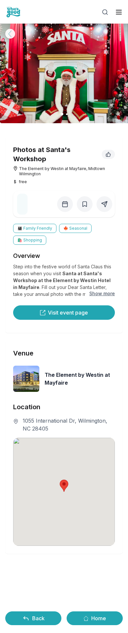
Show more (102, 293)
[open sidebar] (118, 12)
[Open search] (105, 12)
